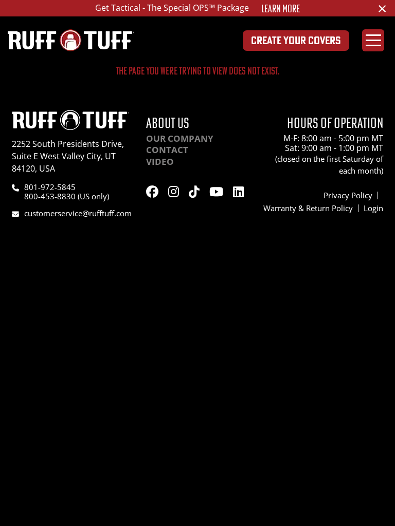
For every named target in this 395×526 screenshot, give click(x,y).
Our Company (179, 138)
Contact (167, 150)
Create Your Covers (296, 40)
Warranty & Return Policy (308, 208)
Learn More (280, 9)
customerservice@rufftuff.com (78, 213)
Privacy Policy (348, 195)
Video (160, 161)
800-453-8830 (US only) (66, 196)
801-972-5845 (50, 187)
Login (373, 208)
